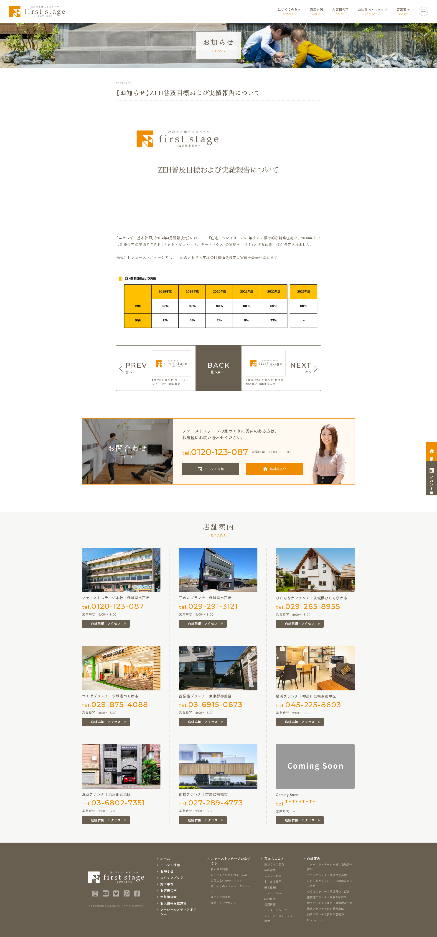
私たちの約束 (219, 869)
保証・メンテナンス (223, 902)
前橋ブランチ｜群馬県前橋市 (325, 914)
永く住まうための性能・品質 (229, 875)
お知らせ (166, 871)
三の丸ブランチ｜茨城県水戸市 (327, 875)
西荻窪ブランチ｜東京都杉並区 (327, 897)
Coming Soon (315, 920)
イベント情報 (214, 469)
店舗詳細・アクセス (106, 623)
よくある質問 (272, 881)
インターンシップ (275, 910)
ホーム (165, 858)
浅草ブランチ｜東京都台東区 (325, 908)
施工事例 (166, 884)
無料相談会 (278, 469)
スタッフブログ (171, 877)
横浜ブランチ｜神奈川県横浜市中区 (330, 903)
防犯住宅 (270, 899)
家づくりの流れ (221, 897)
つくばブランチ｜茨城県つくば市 (328, 891)
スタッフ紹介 (272, 876)
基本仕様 (270, 887)
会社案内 (270, 870)
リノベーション (274, 893)
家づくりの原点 (274, 864)
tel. (215, 452)
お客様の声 (168, 890)
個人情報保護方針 (173, 903)
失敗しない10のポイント (226, 880)
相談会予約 (432, 454)
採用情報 (270, 904)
